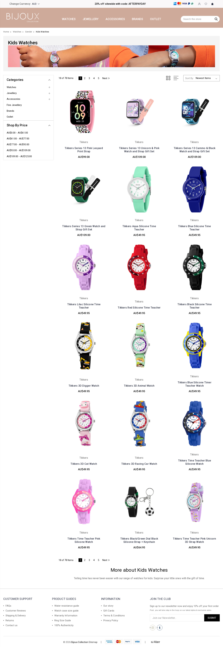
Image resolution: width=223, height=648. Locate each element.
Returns (10, 620)
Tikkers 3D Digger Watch (84, 385)
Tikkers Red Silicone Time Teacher (139, 307)
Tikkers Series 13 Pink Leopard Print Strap (84, 150)
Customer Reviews (16, 610)
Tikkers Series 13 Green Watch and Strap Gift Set (83, 228)
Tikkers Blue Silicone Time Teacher (194, 228)
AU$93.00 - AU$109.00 (19, 150)
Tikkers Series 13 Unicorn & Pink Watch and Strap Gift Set (139, 150)
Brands (137, 19)
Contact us (11, 625)
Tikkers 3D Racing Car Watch (139, 463)
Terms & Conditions (114, 615)
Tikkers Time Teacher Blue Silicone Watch (194, 462)
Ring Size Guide (62, 620)
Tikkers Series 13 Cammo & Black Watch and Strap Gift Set (194, 150)
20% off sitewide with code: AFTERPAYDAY (120, 3)
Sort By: (189, 78)
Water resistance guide (66, 605)
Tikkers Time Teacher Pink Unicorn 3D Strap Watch (194, 540)
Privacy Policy (110, 620)
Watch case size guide (66, 610)
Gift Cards (108, 610)
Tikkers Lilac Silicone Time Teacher (84, 306)
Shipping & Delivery (16, 615)
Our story (108, 605)
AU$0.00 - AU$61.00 (17, 132)
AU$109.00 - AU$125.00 (19, 156)
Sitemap (93, 642)
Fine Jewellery (14, 105)
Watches (69, 19)
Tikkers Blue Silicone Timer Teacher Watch (194, 384)
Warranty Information (65, 615)
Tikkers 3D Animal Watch (139, 385)
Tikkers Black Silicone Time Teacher (194, 306)
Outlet (155, 19)
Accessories (115, 19)
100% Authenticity (63, 625)
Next (104, 78)
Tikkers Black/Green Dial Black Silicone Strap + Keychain (139, 540)
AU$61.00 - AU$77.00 (18, 138)
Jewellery (91, 19)
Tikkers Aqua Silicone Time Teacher (139, 228)
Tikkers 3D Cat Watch (84, 463)
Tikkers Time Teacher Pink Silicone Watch (83, 540)
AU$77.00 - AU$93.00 (18, 144)
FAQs (8, 605)
